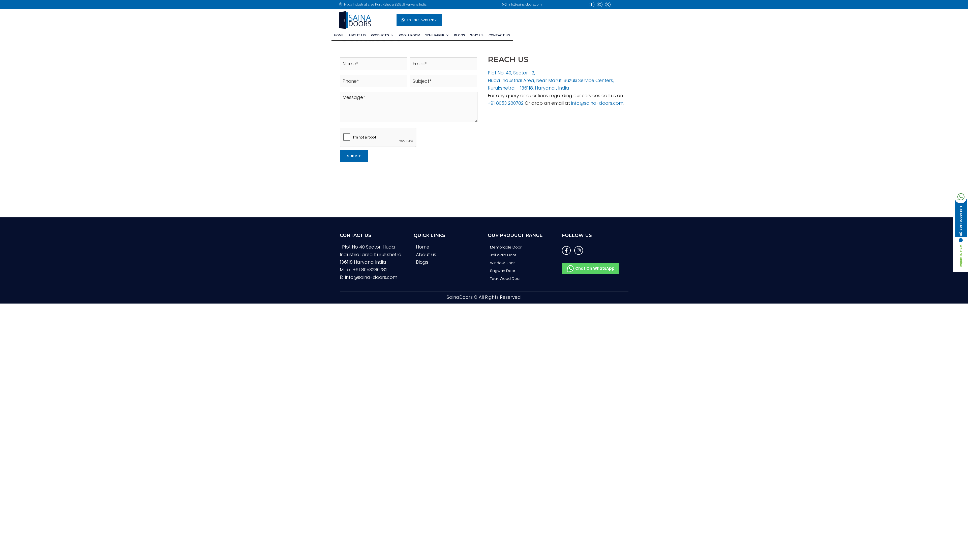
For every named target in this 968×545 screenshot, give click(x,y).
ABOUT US (357, 35)
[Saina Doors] (364, 20)
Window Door (502, 271)
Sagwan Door (502, 279)
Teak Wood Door (505, 287)
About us (426, 263)
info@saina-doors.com (525, 4)
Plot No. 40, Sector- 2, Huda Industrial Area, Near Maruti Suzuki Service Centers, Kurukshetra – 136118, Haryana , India (551, 89)
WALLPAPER (434, 35)
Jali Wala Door (503, 263)
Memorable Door (506, 256)
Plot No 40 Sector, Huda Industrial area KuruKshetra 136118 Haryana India (371, 263)
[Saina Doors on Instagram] (599, 4)
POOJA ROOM (409, 35)
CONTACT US (499, 35)
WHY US (476, 35)
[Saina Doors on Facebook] (591, 4)
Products (380, 35)
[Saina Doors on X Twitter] (608, 4)
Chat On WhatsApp (594, 277)
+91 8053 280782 (506, 112)
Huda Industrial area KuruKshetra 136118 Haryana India (385, 4)
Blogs (459, 35)
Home (338, 35)
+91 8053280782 (422, 20)
